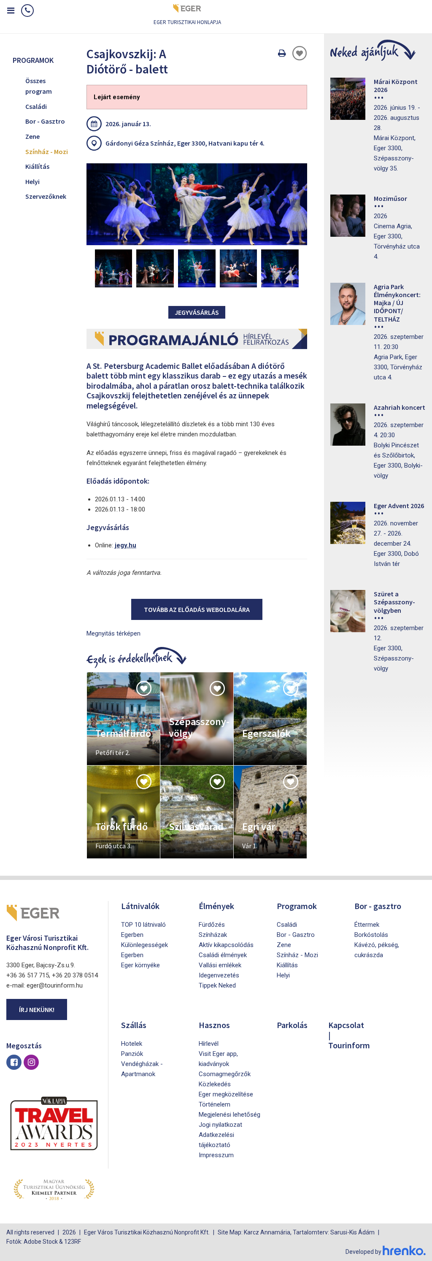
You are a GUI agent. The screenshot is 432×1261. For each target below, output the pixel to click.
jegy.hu (125, 545)
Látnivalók (140, 906)
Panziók (132, 1054)
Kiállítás (37, 166)
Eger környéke (140, 965)
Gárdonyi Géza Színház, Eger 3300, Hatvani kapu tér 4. (185, 143)
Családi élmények (223, 955)
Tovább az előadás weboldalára (197, 609)
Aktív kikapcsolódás (226, 945)
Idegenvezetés (219, 975)
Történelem (214, 1104)
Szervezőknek (45, 196)
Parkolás (292, 1025)
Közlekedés (215, 1084)
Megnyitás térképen (113, 633)
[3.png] (197, 268)
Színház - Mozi (46, 151)
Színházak (213, 935)
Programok (297, 906)
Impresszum (216, 1155)
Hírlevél (209, 1043)
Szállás (133, 1025)
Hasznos (214, 1025)
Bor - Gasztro (45, 121)
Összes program (38, 86)
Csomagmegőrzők (225, 1074)
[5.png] (280, 268)
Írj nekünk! (36, 1009)
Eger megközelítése (226, 1094)
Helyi (32, 181)
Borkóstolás (371, 935)
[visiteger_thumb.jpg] (196, 204)
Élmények (216, 906)
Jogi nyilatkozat (220, 1124)
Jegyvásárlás (197, 312)
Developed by (364, 1251)
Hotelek (131, 1043)
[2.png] (155, 268)
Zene (32, 136)
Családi (36, 106)
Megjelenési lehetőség (229, 1114)
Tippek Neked (217, 985)
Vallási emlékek (220, 965)
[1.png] (113, 268)
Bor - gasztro (377, 906)
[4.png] (238, 268)
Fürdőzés (212, 924)
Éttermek (366, 924)
